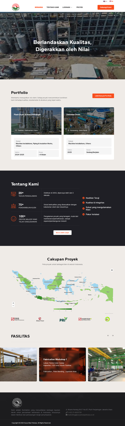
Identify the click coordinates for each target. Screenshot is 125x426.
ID (112, 1)
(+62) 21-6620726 (74, 412)
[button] (108, 335)
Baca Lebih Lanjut (62, 233)
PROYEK (80, 7)
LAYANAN (66, 7)
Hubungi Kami (105, 7)
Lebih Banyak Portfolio (103, 96)
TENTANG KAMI (52, 7)
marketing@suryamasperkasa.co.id (80, 415)
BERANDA (39, 7)
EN (106, 1)
